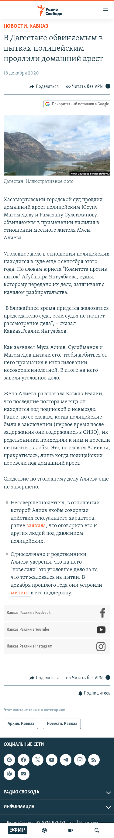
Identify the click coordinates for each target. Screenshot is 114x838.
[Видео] (71, 830)
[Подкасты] (9, 774)
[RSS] (94, 760)
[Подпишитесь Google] (9, 760)
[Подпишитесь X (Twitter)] (37, 760)
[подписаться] (23, 774)
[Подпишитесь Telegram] (65, 760)
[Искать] (97, 830)
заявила (36, 526)
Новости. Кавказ (26, 26)
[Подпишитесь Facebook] (23, 760)
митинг (21, 593)
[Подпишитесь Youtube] (51, 760)
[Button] (44, 87)
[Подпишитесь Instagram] (79, 760)
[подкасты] (44, 830)
